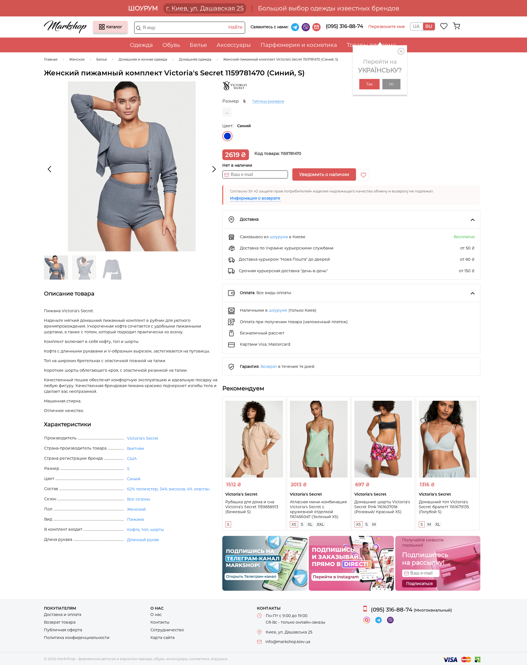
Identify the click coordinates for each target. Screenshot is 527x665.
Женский (136, 509)
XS (293, 524)
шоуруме (278, 310)
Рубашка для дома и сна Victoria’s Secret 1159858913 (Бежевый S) (251, 506)
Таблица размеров (268, 101)
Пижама (135, 519)
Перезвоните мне (386, 26)
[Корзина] (456, 26)
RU (428, 26)
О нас (156, 614)
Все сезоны (138, 499)
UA (416, 26)
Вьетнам (135, 448)
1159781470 (291, 153)
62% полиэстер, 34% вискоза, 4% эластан (168, 489)
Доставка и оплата (62, 614)
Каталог (102, 27)
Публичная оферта (63, 629)
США (132, 458)
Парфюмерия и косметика (298, 45)
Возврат (268, 366)
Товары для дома (371, 45)
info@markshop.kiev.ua (287, 641)
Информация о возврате (255, 198)
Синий (227, 136)
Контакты (159, 622)
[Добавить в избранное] (363, 175)
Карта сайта (162, 637)
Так (369, 84)
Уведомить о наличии (324, 174)
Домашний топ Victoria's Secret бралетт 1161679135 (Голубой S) (444, 506)
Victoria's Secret (142, 438)
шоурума (279, 236)
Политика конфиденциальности (77, 637)
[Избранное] (444, 26)
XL (310, 524)
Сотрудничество (167, 629)
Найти (235, 27)
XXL (320, 524)
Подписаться (419, 583)
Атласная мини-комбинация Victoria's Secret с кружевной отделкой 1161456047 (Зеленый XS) (318, 509)
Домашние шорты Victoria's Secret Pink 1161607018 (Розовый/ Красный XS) (382, 506)
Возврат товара (59, 622)
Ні (391, 84)
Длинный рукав (143, 539)
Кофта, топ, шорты (145, 529)
